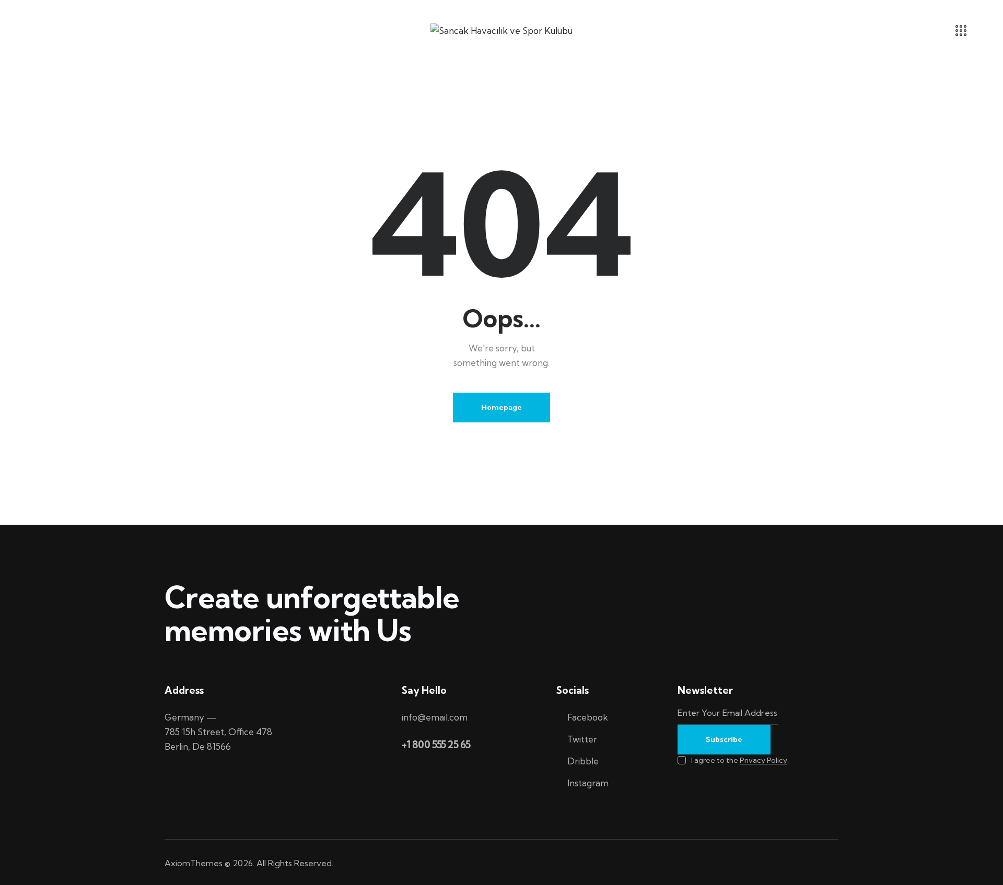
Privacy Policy (763, 760)
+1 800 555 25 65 (436, 744)
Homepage (501, 407)
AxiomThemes (194, 863)
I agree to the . (739, 760)
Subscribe (724, 739)
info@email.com (435, 717)
